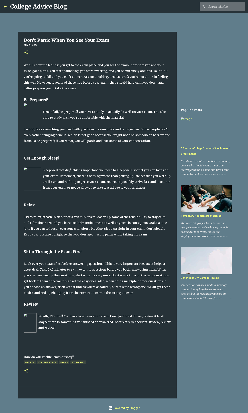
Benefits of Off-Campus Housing (200, 277)
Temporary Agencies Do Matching (201, 215)
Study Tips (78, 362)
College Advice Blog (38, 6)
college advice (47, 362)
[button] (26, 52)
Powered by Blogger (126, 408)
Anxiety (29, 362)
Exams (64, 362)
